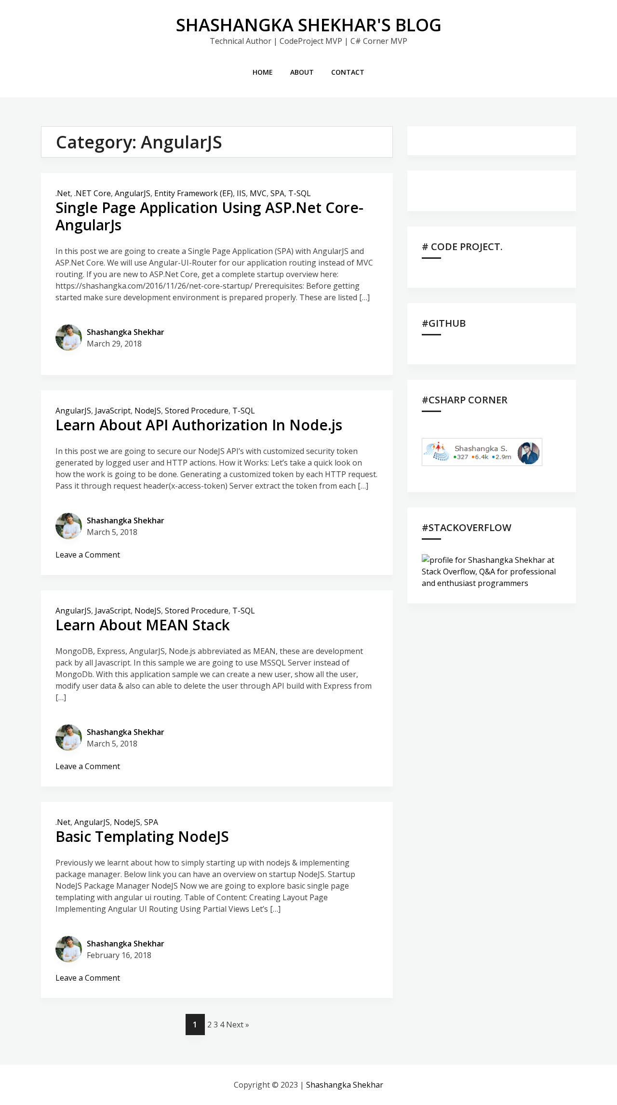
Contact (347, 72)
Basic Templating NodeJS (142, 836)
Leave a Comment (87, 554)
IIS (241, 193)
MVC (258, 193)
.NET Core (92, 193)
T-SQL (299, 193)
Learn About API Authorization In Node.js (198, 425)
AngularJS (132, 193)
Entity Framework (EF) (193, 193)
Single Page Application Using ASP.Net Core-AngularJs (209, 216)
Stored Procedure (196, 410)
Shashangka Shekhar (125, 332)
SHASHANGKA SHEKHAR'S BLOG (309, 25)
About (302, 72)
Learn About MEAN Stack (142, 625)
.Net (62, 193)
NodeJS (147, 410)
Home (263, 72)
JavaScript (113, 410)
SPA (277, 193)
